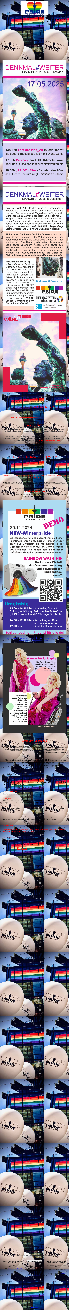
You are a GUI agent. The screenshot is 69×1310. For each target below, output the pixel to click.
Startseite (34, 1308)
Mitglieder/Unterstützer (34, 1275)
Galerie (9, 1268)
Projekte (22, 848)
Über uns (62, 1273)
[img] (34, 8)
